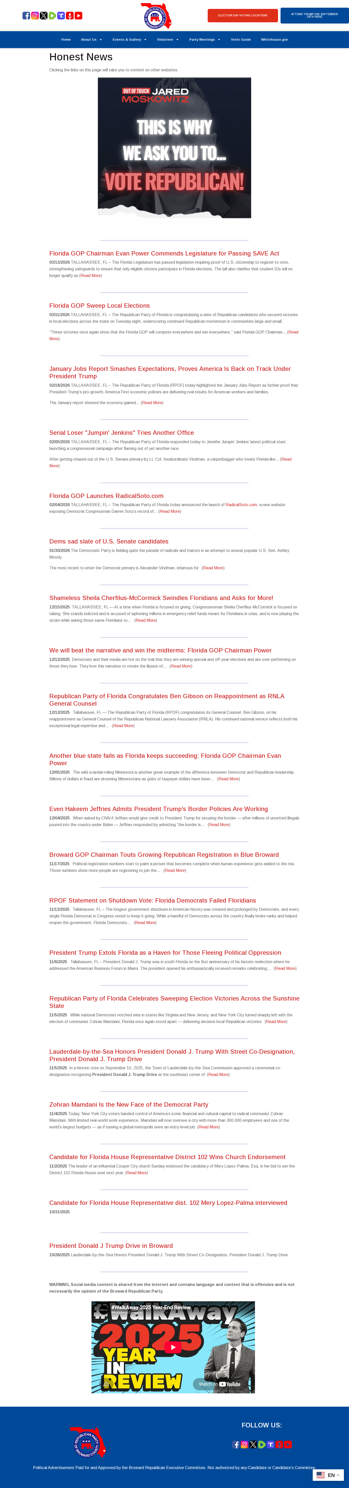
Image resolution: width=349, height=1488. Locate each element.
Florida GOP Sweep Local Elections (99, 305)
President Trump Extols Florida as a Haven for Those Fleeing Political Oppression (165, 952)
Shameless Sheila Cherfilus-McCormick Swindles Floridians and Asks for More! (161, 597)
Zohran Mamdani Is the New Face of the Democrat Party (128, 1104)
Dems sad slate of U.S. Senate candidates (109, 541)
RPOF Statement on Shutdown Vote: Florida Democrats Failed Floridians (152, 900)
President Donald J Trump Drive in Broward (111, 1245)
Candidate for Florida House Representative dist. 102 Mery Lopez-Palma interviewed (168, 1202)
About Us (89, 39)
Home (66, 39)
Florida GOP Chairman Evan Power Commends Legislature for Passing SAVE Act (164, 253)
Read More (90, 275)
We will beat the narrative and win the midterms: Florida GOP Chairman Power (160, 650)
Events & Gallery (127, 39)
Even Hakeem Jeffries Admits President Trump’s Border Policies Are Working (158, 808)
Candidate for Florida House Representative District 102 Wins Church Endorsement (167, 1156)
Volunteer (165, 39)
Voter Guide (241, 39)
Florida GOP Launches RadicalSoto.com (106, 495)
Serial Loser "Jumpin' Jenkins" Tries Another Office (121, 432)
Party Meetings (202, 39)
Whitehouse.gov (274, 39)
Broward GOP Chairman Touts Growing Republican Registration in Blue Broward (164, 854)
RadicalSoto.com (241, 505)
